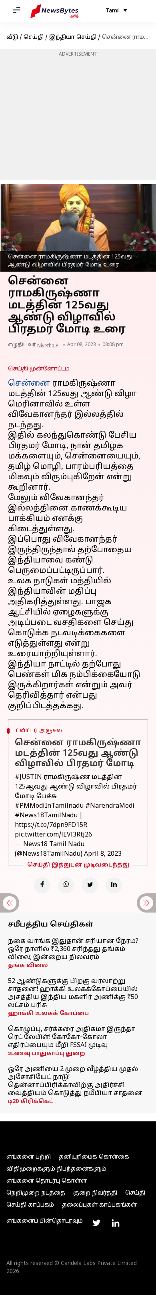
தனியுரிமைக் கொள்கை (94, 1157)
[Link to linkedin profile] (115, 1223)
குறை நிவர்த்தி (95, 1193)
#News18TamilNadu (46, 816)
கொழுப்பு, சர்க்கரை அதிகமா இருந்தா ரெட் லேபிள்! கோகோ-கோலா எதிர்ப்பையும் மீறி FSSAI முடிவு (71, 1037)
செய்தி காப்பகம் (30, 1205)
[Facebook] (42, 885)
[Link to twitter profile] (96, 1223)
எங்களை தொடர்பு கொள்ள (46, 1181)
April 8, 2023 (103, 854)
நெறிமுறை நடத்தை (35, 1193)
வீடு (12, 37)
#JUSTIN (28, 777)
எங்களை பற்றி (28, 1157)
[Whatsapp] (66, 885)
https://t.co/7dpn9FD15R (51, 825)
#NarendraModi (109, 806)
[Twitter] (90, 885)
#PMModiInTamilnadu (49, 806)
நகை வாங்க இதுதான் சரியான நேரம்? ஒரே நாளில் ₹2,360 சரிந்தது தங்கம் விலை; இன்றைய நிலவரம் (73, 949)
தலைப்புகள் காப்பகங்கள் (99, 1205)
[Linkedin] (114, 885)
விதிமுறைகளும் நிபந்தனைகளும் (56, 1169)
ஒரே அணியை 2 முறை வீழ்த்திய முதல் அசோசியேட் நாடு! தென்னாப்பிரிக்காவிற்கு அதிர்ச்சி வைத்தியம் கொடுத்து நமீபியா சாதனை (75, 1081)
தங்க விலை (28, 965)
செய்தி (34, 37)
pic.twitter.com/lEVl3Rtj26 (53, 835)
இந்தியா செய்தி (72, 37)
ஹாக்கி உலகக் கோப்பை (48, 1013)
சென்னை (29, 383)
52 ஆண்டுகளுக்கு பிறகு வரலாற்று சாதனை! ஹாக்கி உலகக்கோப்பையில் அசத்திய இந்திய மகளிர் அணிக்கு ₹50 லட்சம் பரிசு (73, 993)
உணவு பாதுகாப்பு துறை (46, 1053)
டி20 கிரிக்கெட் (30, 1101)
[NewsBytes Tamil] (54, 11)
